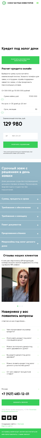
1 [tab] (17, 306)
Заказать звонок (20, 402)
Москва (5, 389)
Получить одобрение (20, 144)
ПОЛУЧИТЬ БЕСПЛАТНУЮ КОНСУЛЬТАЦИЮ (20, 60)
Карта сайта (7, 426)
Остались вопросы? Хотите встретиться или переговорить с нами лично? (19, 433)
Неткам (21, 424)
